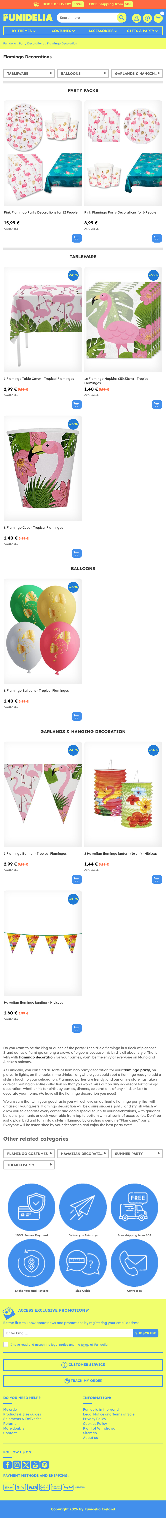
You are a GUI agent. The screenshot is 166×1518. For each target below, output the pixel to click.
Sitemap (90, 1433)
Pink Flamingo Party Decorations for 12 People (41, 212)
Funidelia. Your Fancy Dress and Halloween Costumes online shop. (28, 17)
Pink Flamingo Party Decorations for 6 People (120, 212)
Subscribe (145, 1333)
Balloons (71, 73)
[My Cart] (158, 18)
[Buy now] (77, 238)
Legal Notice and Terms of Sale (108, 1414)
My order (10, 1409)
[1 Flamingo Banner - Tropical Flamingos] (43, 794)
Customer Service (86, 1364)
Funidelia (9, 43)
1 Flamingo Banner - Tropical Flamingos (35, 853)
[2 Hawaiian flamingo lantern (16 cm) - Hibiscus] (123, 794)
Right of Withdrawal (99, 1428)
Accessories (100, 31)
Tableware (17, 73)
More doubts (13, 1428)
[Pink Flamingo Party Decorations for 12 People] (43, 153)
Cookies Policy (95, 1423)
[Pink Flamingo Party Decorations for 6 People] (123, 153)
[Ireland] (7, 1465)
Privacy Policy (94, 1419)
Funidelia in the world (101, 1409)
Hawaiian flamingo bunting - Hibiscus (33, 1002)
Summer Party (129, 1153)
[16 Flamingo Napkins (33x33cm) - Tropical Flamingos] (123, 319)
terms (85, 1345)
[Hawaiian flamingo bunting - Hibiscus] (43, 943)
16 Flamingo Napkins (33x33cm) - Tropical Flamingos (116, 381)
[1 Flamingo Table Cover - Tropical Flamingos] (43, 319)
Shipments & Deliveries (22, 1419)
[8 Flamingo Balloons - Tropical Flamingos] (43, 631)
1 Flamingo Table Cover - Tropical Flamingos (39, 379)
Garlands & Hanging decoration (139, 73)
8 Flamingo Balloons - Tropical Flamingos (36, 690)
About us (90, 1437)
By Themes (22, 31)
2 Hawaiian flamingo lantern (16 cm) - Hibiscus (120, 853)
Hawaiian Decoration (83, 1153)
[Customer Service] (147, 18)
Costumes (61, 31)
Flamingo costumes (27, 1153)
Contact (10, 1433)
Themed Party (20, 1165)
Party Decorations (31, 43)
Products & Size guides (22, 1414)
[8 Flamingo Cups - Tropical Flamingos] (43, 468)
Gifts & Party (140, 31)
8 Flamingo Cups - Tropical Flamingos (33, 527)
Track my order (86, 1380)
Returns (9, 1423)
